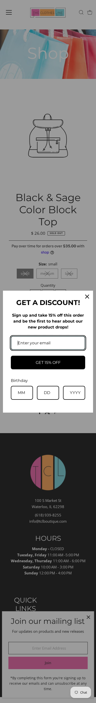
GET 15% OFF (48, 362)
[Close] (87, 297)
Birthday (19, 380)
